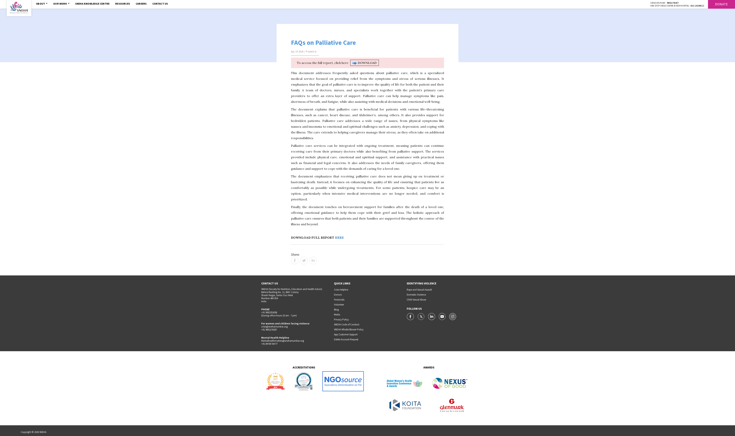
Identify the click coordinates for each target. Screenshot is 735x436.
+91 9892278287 (269, 329)
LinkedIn (313, 260)
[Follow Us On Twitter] (421, 316)
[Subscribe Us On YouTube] (442, 316)
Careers (141, 3)
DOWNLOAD (367, 63)
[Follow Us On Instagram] (452, 316)
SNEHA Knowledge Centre (92, 3)
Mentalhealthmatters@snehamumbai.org (282, 340)
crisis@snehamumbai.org (274, 326)
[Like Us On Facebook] (411, 316)
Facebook (295, 260)
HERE (339, 237)
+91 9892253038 (269, 312)
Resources (122, 3)
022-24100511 (697, 5)
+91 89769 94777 (269, 343)
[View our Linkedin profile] (432, 316)
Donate (721, 4)
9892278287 (673, 3)
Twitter (304, 260)
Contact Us (160, 3)
